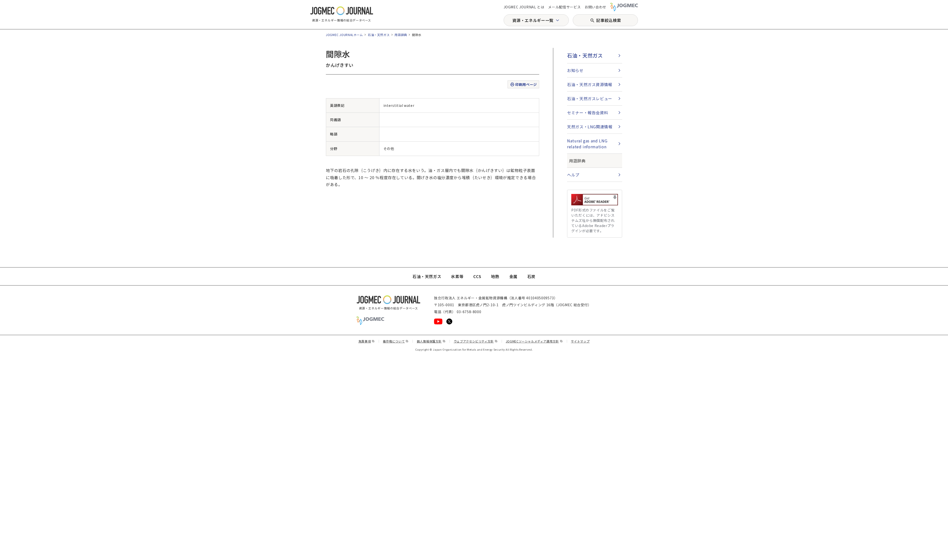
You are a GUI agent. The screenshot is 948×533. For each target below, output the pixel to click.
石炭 (531, 276)
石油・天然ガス (379, 35)
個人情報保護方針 (431, 341)
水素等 (457, 276)
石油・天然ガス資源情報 (589, 84)
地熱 (495, 276)
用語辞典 (401, 35)
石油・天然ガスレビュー (589, 98)
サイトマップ (580, 341)
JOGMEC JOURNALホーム (344, 35)
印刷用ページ (526, 84)
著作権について (396, 341)
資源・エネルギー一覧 (532, 20)
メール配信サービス (564, 6)
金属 (513, 276)
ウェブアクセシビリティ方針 (476, 341)
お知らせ (575, 70)
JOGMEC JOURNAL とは (524, 6)
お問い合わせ (595, 6)
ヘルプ (573, 175)
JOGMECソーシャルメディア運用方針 (534, 341)
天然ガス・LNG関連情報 (589, 127)
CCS (477, 276)
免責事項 (366, 341)
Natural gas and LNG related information (587, 144)
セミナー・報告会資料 (587, 112)
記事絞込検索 (608, 20)
